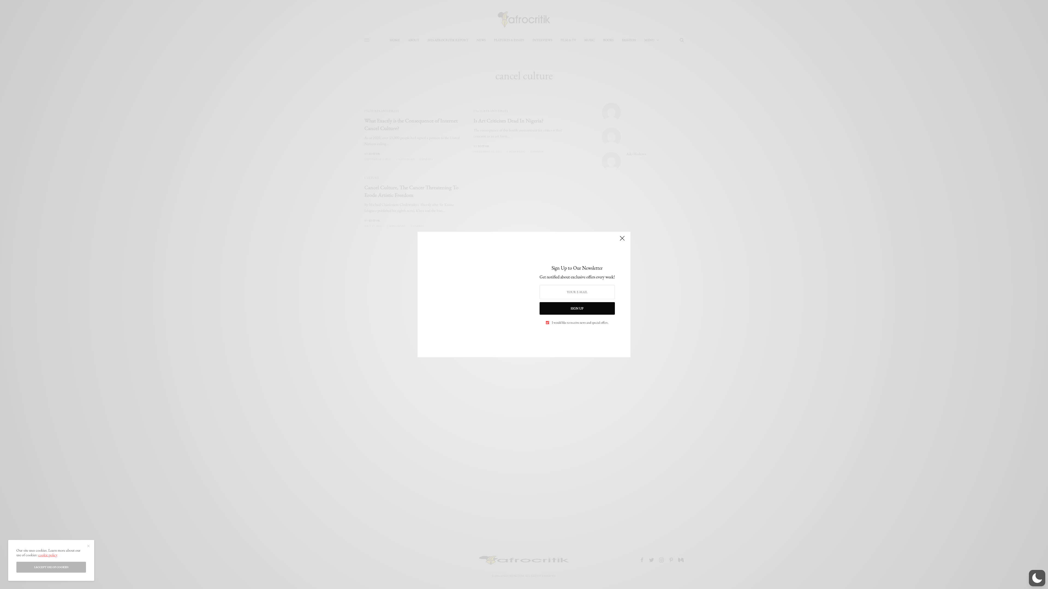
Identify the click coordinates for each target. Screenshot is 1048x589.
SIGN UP (577, 308)
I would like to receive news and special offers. (580, 322)
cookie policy (47, 554)
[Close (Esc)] (622, 241)
